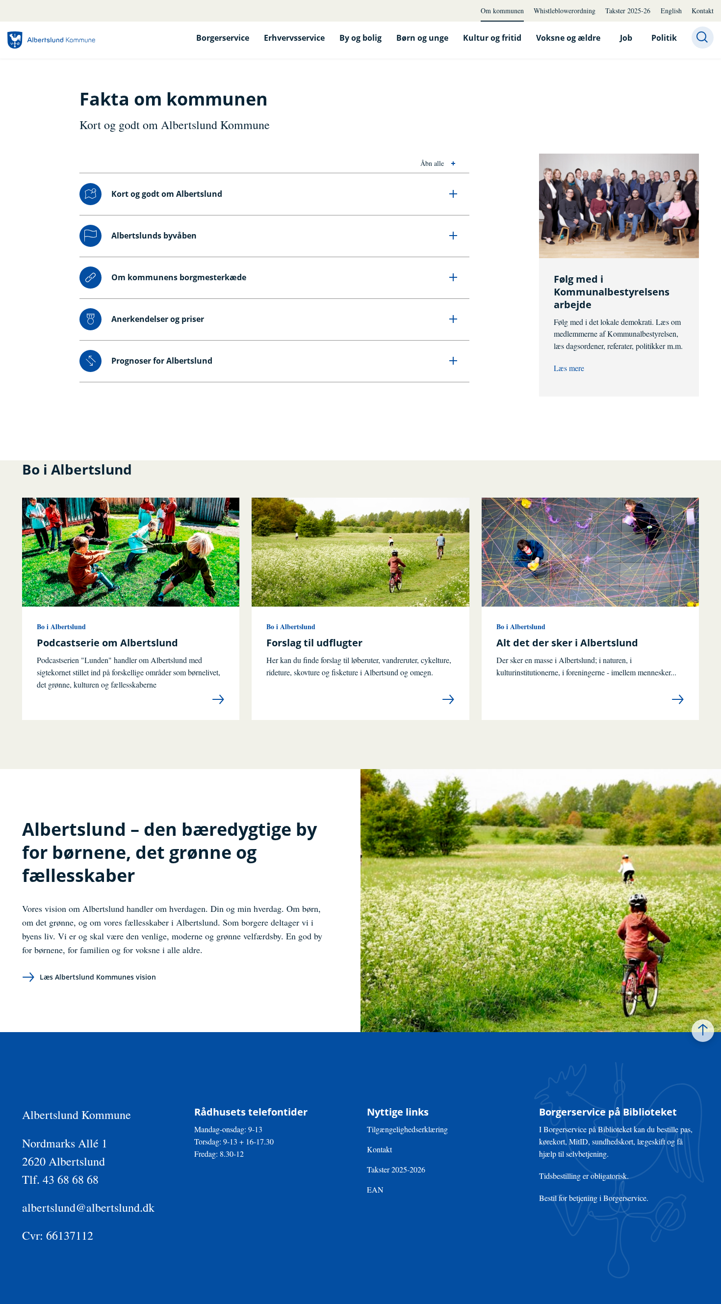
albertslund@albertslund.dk (88, 1207)
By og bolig (360, 37)
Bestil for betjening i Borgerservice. (593, 1198)
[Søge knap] (703, 38)
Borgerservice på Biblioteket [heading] (608, 1112)
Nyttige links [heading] (398, 1112)
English (671, 10)
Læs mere (569, 368)
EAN (375, 1189)
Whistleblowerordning (564, 10)
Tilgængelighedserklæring (407, 1129)
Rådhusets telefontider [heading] (251, 1112)
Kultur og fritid (492, 37)
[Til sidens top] (703, 1030)
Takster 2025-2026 (396, 1169)
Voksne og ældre (568, 37)
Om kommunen (502, 10)
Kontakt (703, 10)
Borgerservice (222, 37)
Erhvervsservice (294, 37)
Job (626, 37)
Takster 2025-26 (627, 10)
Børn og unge (422, 37)
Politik (664, 37)
